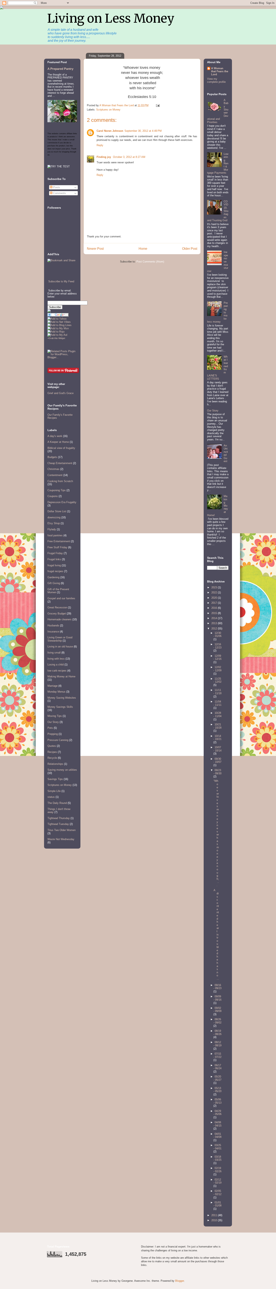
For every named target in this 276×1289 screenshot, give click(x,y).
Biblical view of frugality (61, 448)
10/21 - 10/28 (217, 726)
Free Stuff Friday (57, 547)
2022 (214, 592)
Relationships (55, 763)
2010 (214, 1220)
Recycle (52, 757)
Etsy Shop (53, 523)
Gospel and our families (61, 598)
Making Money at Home (61, 676)
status (51, 796)
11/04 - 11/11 (217, 703)
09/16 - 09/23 (217, 987)
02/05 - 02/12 (217, 1192)
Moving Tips (54, 715)
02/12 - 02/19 (217, 1181)
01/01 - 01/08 (217, 1204)
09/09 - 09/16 (217, 998)
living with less (56, 658)
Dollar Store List (56, 511)
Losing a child (55, 664)
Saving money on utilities (62, 769)
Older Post (189, 248)
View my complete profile (216, 80)
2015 (214, 613)
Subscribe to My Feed (61, 281)
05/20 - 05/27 (217, 1078)
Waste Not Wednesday (60, 839)
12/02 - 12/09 (217, 669)
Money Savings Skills (60, 706)
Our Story (53, 722)
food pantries (55, 535)
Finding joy (104, 156)
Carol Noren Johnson (110, 130)
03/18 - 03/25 (217, 1158)
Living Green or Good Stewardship (59, 639)
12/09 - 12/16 (217, 657)
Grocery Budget (56, 613)
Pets (50, 727)
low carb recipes (56, 670)
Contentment (54, 475)
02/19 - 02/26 (217, 1170)
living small (54, 652)
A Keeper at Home (58, 441)
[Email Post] (157, 105)
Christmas (53, 469)
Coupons (52, 496)
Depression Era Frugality (61, 502)
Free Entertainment (58, 541)
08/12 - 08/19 (217, 1044)
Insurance (53, 631)
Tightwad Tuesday (58, 824)
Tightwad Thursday (58, 818)
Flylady (51, 529)
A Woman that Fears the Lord (219, 71)
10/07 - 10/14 (217, 749)
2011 (214, 1215)
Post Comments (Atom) (150, 261)
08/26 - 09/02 (217, 1021)
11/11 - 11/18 (217, 692)
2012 (214, 628)
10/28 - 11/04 (217, 714)
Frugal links (54, 559)
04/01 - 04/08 (217, 1135)
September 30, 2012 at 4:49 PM (143, 130)
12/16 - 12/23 (217, 646)
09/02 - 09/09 (217, 1009)
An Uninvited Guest (226, 453)
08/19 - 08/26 (217, 1032)
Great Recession (57, 607)
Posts (56, 187)
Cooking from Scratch (60, 481)
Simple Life (54, 791)
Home (143, 248)
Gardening (53, 577)
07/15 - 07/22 (217, 1055)
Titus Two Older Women (61, 830)
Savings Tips (55, 779)
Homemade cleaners (59, 619)
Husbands (53, 625)
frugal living (54, 565)
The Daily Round (57, 802)
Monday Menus (56, 691)
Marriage (52, 685)
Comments (59, 193)
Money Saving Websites (61, 697)
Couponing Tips (56, 490)
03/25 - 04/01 (217, 1147)
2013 (214, 623)
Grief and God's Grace (60, 393)
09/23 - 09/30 (217, 772)
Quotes (51, 745)
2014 (214, 618)
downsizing (53, 517)
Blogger (179, 1280)
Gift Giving (53, 583)
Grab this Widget (57, 338)
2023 (214, 587)
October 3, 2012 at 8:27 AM (129, 156)
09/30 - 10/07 (217, 760)
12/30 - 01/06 (217, 634)
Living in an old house (60, 646)
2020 (214, 597)
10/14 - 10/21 (217, 737)
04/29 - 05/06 (217, 1112)
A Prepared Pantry (60, 68)
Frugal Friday (55, 553)
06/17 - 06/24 (217, 1067)
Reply (100, 145)
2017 (214, 602)
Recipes (52, 751)
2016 (214, 607)
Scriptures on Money (108, 109)
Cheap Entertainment (59, 463)
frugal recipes (55, 571)
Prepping (52, 733)
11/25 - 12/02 (217, 680)
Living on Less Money (110, 18)
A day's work (54, 436)
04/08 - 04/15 (217, 1124)
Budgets (52, 457)
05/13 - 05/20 (217, 1090)
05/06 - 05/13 (217, 1101)
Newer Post (95, 248)
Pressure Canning (57, 740)
